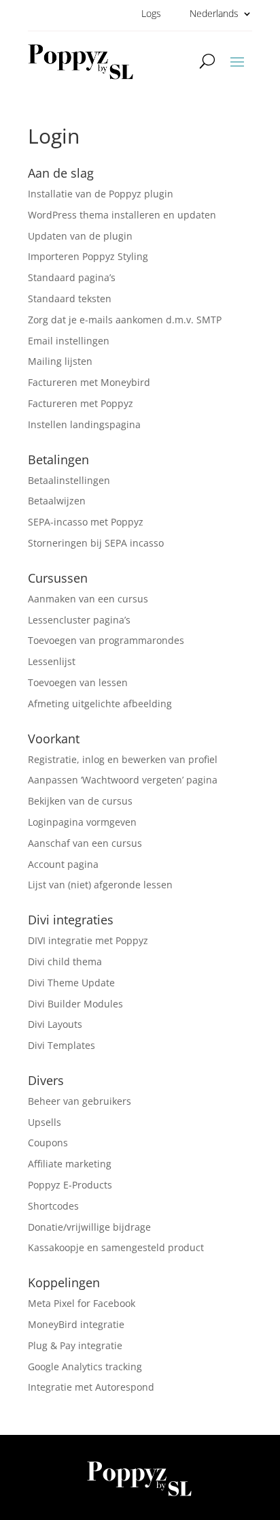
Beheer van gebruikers (79, 1101)
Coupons (48, 1142)
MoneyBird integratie (76, 1324)
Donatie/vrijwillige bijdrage (89, 1226)
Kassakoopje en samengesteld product (116, 1247)
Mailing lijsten (60, 361)
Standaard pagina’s (72, 277)
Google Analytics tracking (85, 1366)
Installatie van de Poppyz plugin (100, 193)
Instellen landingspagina (84, 424)
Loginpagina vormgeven (82, 821)
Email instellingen (68, 340)
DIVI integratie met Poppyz (88, 940)
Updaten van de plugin (80, 235)
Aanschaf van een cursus (85, 843)
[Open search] (207, 60)
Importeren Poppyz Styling (88, 256)
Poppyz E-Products (70, 1184)
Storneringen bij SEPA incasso (96, 542)
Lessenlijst (51, 661)
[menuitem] (221, 16)
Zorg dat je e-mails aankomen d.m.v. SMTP (125, 319)
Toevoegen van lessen (78, 682)
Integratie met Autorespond (91, 1386)
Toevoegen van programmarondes (106, 640)
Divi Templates (61, 1045)
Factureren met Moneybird (89, 382)
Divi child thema (65, 961)
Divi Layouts (55, 1024)
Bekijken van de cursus (80, 800)
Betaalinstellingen (69, 480)
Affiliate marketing (69, 1163)
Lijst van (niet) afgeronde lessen (100, 884)
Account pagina (63, 864)
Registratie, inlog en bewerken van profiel (122, 759)
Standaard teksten (69, 298)
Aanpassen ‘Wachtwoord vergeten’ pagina (122, 779)
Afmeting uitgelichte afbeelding (100, 703)
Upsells (44, 1122)
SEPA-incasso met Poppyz (85, 521)
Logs (151, 14)
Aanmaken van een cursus (88, 598)
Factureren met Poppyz (80, 403)
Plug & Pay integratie (75, 1345)
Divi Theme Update (71, 982)
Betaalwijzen (57, 500)
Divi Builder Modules (75, 1003)
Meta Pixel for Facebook (81, 1303)
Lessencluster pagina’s (79, 619)
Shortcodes (53, 1205)
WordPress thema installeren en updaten (122, 214)
